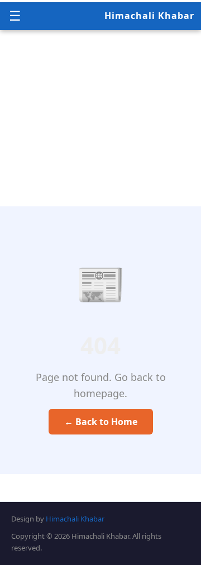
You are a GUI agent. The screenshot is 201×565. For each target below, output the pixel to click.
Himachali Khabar (149, 15)
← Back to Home (100, 422)
